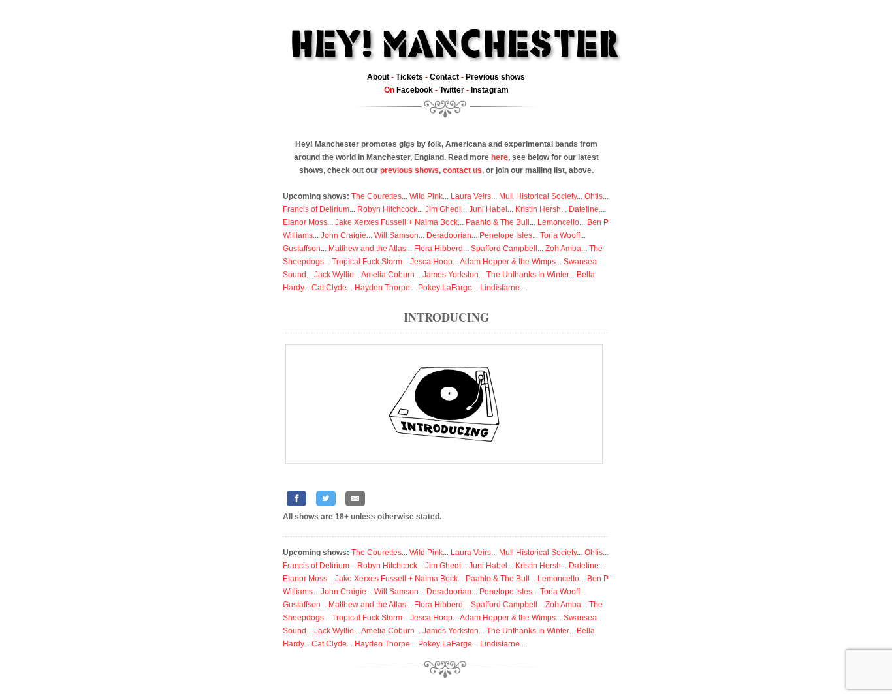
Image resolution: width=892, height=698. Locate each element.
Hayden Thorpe (382, 287)
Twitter (451, 90)
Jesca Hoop (431, 261)
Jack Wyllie (334, 274)
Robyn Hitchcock (387, 209)
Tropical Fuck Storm (367, 261)
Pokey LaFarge (445, 287)
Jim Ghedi (443, 209)
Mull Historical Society (538, 196)
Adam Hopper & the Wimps (508, 261)
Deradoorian (448, 235)
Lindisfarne (500, 287)
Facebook (414, 90)
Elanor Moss (305, 222)
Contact (444, 77)
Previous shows (495, 77)
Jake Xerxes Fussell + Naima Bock (396, 222)
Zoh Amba (563, 248)
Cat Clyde (329, 287)
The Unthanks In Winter (527, 274)
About (378, 77)
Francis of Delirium (316, 209)
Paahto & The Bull (498, 222)
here (499, 157)
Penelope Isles (505, 235)
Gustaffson (302, 248)
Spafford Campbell (504, 248)
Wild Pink (426, 196)
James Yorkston (450, 274)
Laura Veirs (471, 196)
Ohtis (593, 196)
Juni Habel (488, 209)
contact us (462, 170)
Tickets (409, 77)
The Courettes (376, 196)
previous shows (409, 170)
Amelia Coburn (388, 274)
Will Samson (396, 235)
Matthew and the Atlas (367, 248)
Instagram (490, 90)
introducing (446, 317)
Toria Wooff (560, 235)
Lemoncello (558, 222)
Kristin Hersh (538, 209)
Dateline (584, 209)
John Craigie (343, 235)
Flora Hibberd (438, 248)
